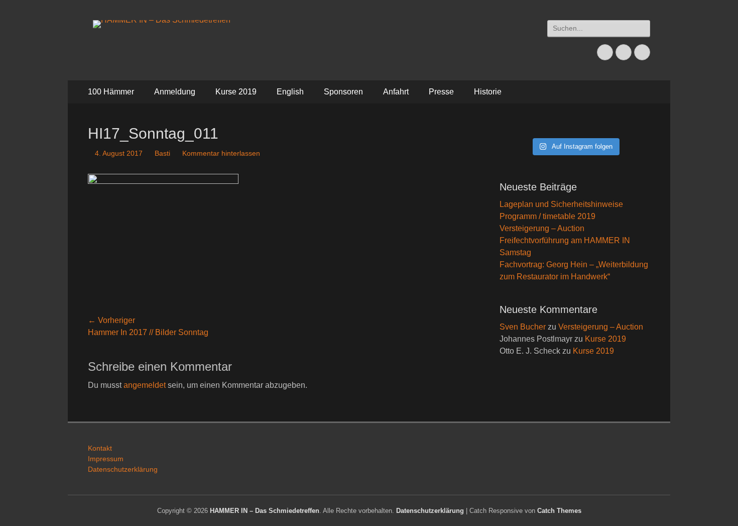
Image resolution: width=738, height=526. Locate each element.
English (290, 91)
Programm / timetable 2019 (547, 216)
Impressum (106, 459)
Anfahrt (396, 91)
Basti (162, 153)
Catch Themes (559, 510)
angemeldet (145, 385)
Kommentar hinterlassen (221, 153)
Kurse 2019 (236, 91)
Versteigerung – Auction (542, 228)
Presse (441, 91)
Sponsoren (343, 91)
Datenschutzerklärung (123, 469)
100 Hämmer (111, 91)
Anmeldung (174, 91)
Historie (488, 91)
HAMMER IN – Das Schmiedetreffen (264, 510)
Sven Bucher (523, 327)
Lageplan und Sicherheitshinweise (561, 204)
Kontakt (100, 448)
